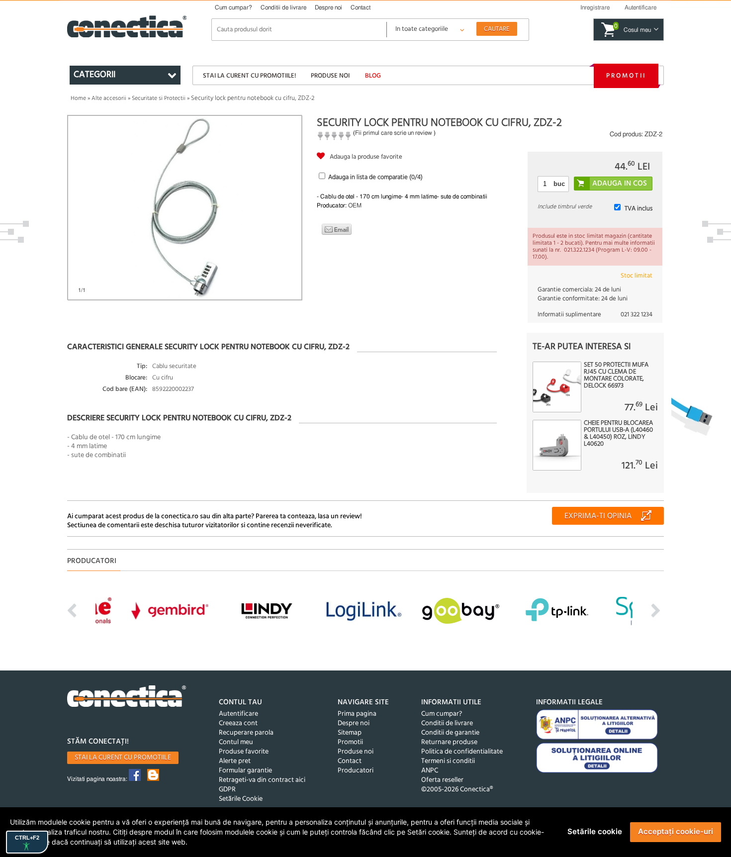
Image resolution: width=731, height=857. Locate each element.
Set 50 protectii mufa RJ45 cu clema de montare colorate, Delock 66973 (616, 375)
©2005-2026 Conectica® (457, 789)
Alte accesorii (108, 98)
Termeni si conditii (448, 761)
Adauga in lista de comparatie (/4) (375, 177)
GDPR (227, 789)
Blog (373, 76)
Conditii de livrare (283, 7)
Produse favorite (244, 752)
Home (78, 98)
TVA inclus (638, 208)
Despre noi (328, 7)
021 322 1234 (636, 314)
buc (559, 184)
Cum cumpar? (233, 7)
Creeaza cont (238, 723)
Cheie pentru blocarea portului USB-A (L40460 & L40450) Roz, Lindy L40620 (618, 434)
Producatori (355, 770)
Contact (360, 7)
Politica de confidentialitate (462, 752)
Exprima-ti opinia (598, 516)
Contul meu (236, 742)
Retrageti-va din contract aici (262, 780)
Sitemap (350, 733)
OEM (355, 205)
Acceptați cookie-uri (675, 831)
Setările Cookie (241, 799)
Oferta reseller (442, 780)
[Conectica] (126, 697)
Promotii (626, 76)
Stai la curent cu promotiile (123, 757)
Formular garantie (245, 770)
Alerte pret (235, 761)
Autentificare (238, 714)
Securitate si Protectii (158, 98)
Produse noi (330, 76)
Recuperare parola (246, 733)
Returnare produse (449, 742)
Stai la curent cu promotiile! (249, 76)
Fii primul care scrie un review (393, 133)
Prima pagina (357, 714)
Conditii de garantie (450, 733)
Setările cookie (594, 831)
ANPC (429, 770)
